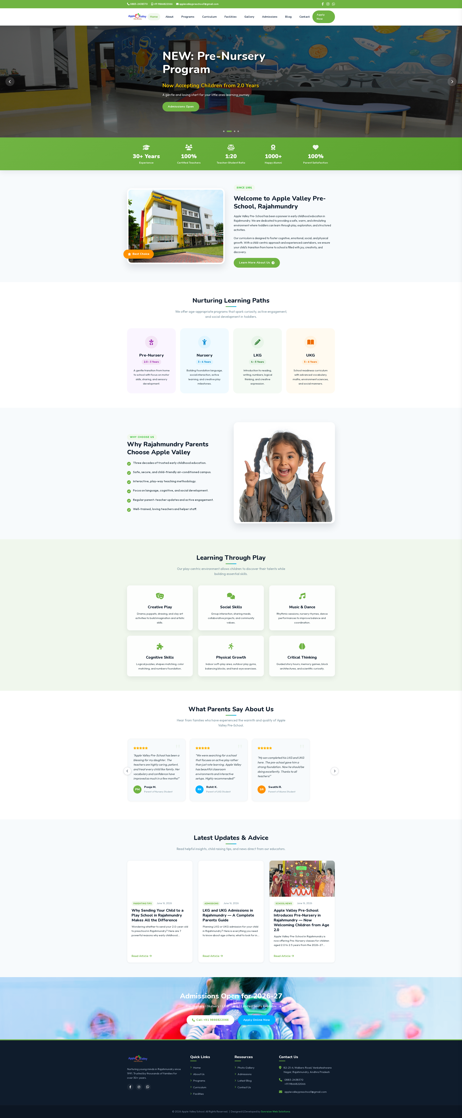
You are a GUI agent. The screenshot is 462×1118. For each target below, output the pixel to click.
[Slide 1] (224, 131)
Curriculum (209, 17)
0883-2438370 (139, 4)
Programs (187, 17)
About (169, 17)
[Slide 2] (227, 131)
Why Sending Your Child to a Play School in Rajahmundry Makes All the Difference (158, 915)
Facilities (231, 17)
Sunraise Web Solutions (275, 1111)
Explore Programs (181, 99)
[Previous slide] (9, 81)
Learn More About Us (254, 263)
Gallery (249, 17)
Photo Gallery (245, 1067)
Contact (304, 17)
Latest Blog (244, 1080)
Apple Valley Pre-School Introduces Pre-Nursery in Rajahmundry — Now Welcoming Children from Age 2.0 (301, 920)
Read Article (140, 956)
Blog (288, 17)
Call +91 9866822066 (212, 1020)
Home (154, 17)
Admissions (269, 17)
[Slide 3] (231, 131)
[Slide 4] (236, 131)
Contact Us (244, 1087)
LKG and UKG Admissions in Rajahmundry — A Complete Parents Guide (228, 915)
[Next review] (335, 771)
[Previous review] (127, 771)
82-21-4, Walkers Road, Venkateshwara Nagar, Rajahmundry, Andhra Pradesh (308, 1070)
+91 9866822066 (163, 4)
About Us (198, 1074)
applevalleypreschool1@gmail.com (199, 4)
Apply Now (321, 17)
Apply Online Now (256, 1020)
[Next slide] (452, 81)
